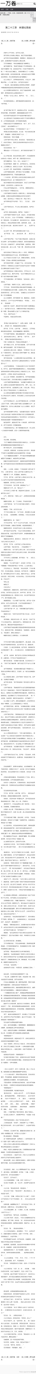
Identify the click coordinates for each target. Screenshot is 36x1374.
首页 (2, 9)
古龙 (7, 9)
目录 (18, 1357)
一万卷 (9, 13)
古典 (11, 9)
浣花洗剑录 (19, 13)
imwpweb (33, 1372)
